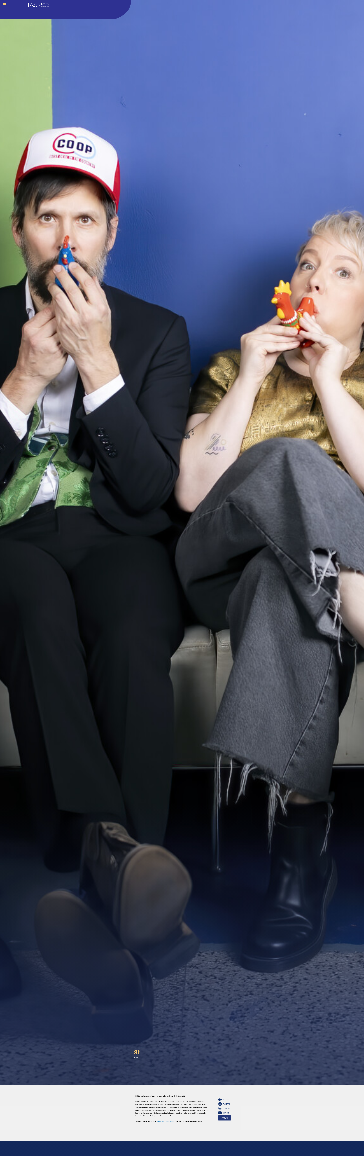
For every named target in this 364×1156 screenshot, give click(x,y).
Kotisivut (226, 1100)
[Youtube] (220, 1112)
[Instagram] (220, 1108)
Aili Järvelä (160, 1121)
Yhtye (135, 1057)
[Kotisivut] (220, 1099)
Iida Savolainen (169, 1121)
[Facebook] (220, 1104)
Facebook (226, 1104)
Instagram (226, 1108)
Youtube (226, 1113)
